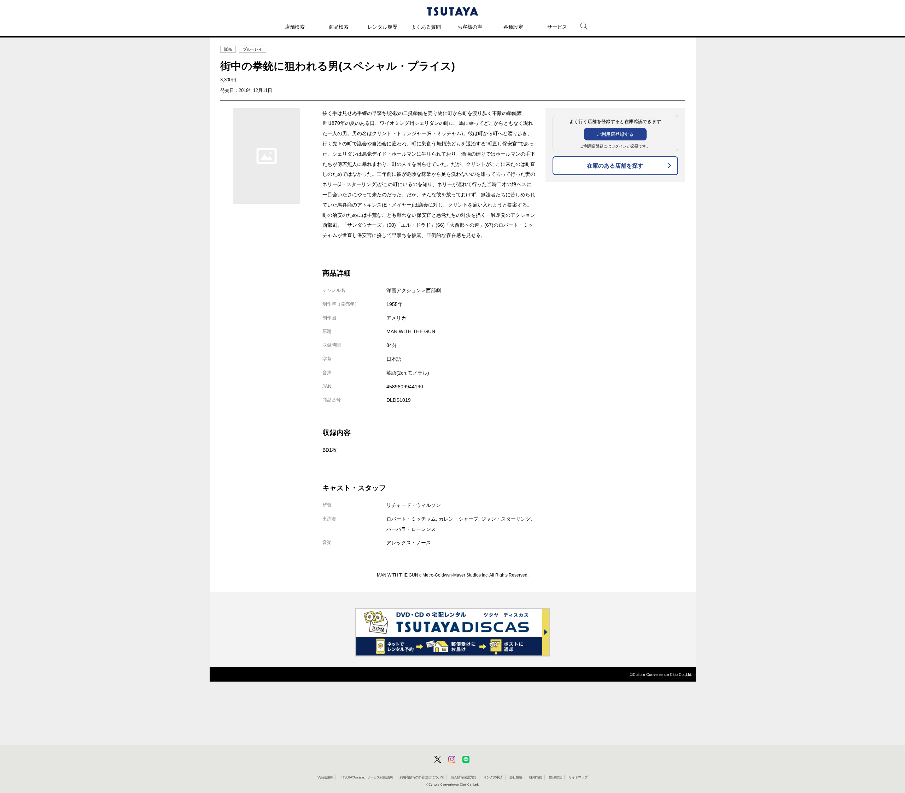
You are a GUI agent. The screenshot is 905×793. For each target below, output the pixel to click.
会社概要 (515, 777)
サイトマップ (578, 777)
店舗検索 (295, 27)
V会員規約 (324, 777)
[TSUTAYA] (452, 11)
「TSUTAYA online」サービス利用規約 (365, 777)
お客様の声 (469, 27)
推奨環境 (555, 777)
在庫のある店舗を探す (615, 166)
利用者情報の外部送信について (421, 777)
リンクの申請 (492, 777)
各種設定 (513, 27)
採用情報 (535, 777)
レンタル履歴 (382, 27)
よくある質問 (426, 27)
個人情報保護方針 (463, 777)
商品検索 (339, 27)
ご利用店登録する (615, 134)
